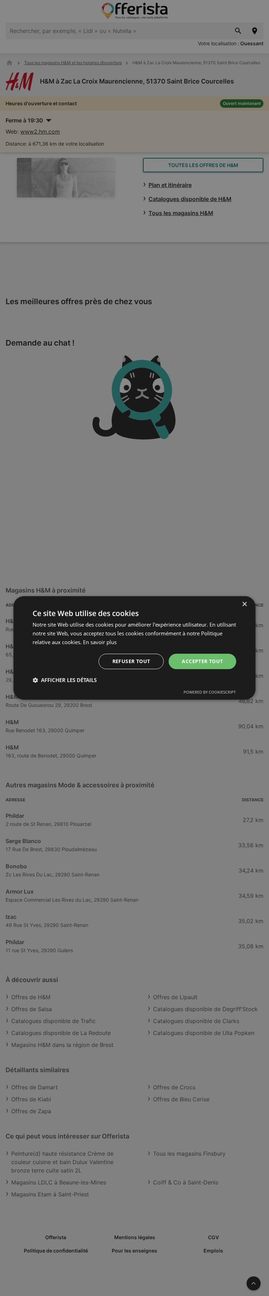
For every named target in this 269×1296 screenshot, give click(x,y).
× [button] (244, 604)
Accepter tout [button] (202, 661)
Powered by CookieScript (210, 692)
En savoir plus (100, 642)
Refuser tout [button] (131, 661)
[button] (65, 680)
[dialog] (134, 648)
